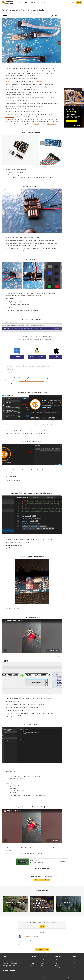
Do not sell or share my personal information (55, 977)
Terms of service (19, 977)
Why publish (58, 959)
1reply (20, 944)
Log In (72, 2)
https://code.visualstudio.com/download (31, 381)
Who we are (57, 967)
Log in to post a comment (42, 949)
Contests (26, 2)
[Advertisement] (74, 108)
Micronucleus (9, 117)
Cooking (42, 959)
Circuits (12, 13)
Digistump (39, 82)
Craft (32, 965)
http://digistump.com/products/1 (15, 108)
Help (56, 963)
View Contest (62, 861)
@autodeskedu (77, 962)
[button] (60, 16)
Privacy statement (29, 977)
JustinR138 (6, 13)
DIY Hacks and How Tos (27, 936)
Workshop (33, 961)
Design (32, 963)
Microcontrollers (19, 13)
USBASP (7, 82)
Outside (42, 963)
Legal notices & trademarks (74, 977)
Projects (19, 2)
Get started (57, 961)
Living (41, 961)
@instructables (77, 959)
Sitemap (57, 965)
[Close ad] (83, 89)
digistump (39, 106)
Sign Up (79, 2)
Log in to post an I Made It (42, 880)
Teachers (33, 2)
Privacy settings (39, 977)
